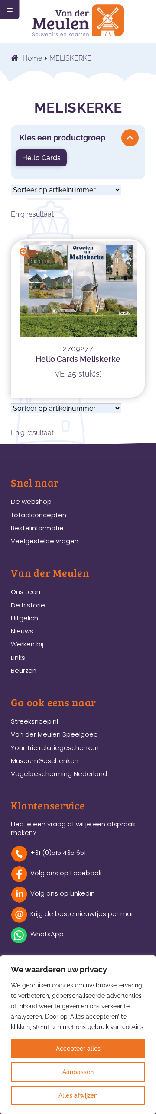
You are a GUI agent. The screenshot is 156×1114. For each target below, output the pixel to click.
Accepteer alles (78, 1048)
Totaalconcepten (38, 515)
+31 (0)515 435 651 (58, 852)
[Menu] (10, 9)
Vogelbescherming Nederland (59, 773)
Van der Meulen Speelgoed (54, 734)
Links (18, 657)
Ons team (27, 591)
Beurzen (23, 670)
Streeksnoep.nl (34, 721)
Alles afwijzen (78, 1095)
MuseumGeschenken (44, 760)
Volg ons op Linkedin (62, 893)
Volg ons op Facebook (66, 872)
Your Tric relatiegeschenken (55, 747)
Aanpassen (78, 1072)
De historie (28, 605)
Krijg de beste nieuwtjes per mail (82, 913)
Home (32, 58)
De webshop (31, 501)
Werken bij (27, 644)
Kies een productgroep (62, 137)
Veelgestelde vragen (44, 541)
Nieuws (22, 631)
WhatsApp (47, 934)
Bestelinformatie (37, 528)
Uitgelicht (26, 618)
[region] (78, 1034)
